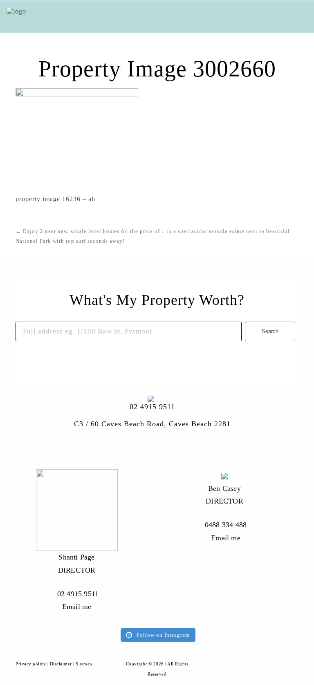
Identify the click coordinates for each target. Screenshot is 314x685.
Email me (77, 606)
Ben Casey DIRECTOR (224, 495)
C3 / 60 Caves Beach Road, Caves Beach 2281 (152, 424)
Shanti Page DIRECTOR (77, 563)
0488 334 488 (226, 525)
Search (270, 331)
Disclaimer (61, 663)
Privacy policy (31, 663)
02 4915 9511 (152, 407)
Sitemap (84, 663)
